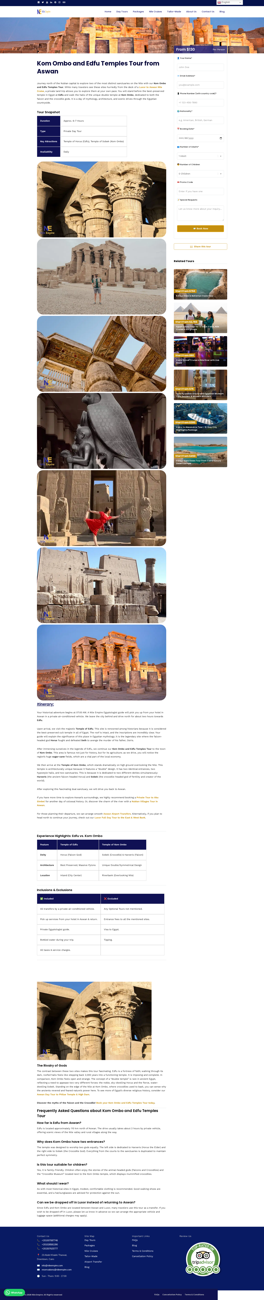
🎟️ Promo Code (185, 182)
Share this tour (202, 246)
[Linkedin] (51, 2)
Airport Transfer (93, 1261)
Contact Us (208, 11)
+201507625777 (50, 1248)
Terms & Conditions (142, 1251)
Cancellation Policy (142, 1256)
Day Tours (122, 11)
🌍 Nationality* (185, 111)
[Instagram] (59, 2)
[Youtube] (47, 2)
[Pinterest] (55, 2)
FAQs (135, 1240)
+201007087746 (50, 1240)
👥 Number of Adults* (188, 146)
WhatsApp (16, 1292)
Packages (138, 11)
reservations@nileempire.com (57, 1269)
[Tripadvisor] (64, 2)
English (225, 2)
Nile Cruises (155, 11)
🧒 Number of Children (188, 164)
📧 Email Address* (186, 75)
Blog (222, 11)
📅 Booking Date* (185, 128)
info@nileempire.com (52, 1265)
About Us (191, 11)
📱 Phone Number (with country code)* (197, 93)
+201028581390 (50, 1244)
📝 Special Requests (187, 199)
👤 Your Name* (184, 58)
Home (108, 11)
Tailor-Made (174, 11)
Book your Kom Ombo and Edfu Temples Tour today (125, 1102)
